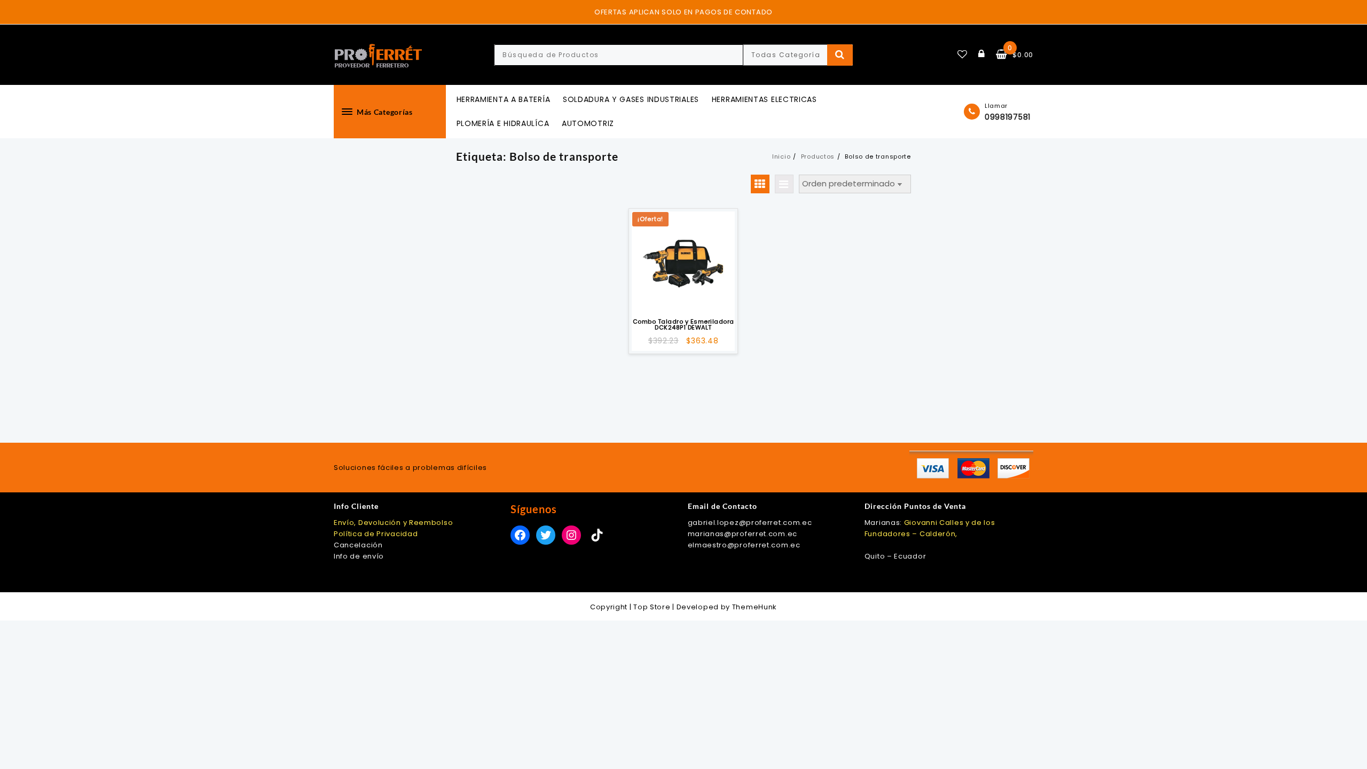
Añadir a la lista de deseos (683, 298)
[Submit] (840, 55)
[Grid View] (760, 184)
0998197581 (1008, 117)
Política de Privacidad (376, 534)
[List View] (784, 184)
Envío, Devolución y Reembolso (393, 522)
